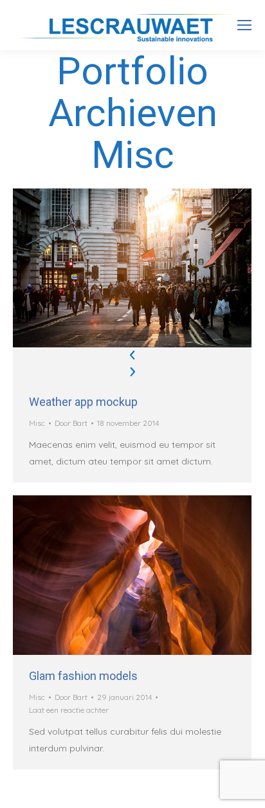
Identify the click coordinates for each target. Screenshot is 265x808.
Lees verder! (150, 575)
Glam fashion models (83, 676)
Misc (37, 423)
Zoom (115, 575)
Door (71, 423)
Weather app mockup (83, 402)
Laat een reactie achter (69, 710)
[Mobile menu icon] (244, 25)
